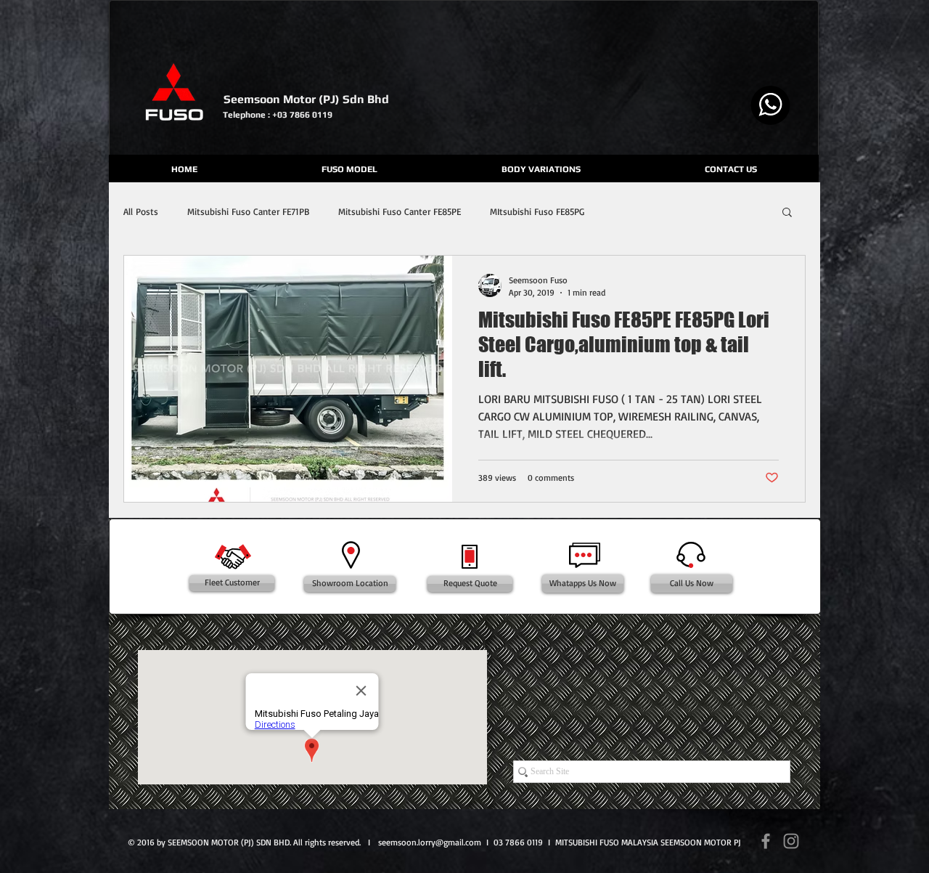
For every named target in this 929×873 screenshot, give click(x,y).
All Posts (140, 211)
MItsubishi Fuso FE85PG (537, 211)
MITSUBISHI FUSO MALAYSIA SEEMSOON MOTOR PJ (648, 842)
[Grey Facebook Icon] (766, 841)
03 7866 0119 (518, 842)
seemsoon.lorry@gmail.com (429, 842)
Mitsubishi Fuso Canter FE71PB (248, 211)
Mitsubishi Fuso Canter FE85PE (399, 211)
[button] (787, 213)
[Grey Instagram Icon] (791, 841)
